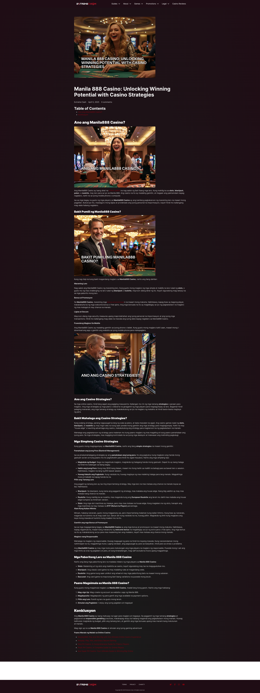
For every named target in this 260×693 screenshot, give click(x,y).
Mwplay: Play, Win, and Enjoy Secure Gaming (97, 640)
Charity (142, 684)
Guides (114, 4)
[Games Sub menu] (142, 4)
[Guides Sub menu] (119, 4)
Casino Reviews (179, 4)
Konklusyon (83, 115)
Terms (124, 684)
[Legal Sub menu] (168, 4)
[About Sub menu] (130, 4)
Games (137, 4)
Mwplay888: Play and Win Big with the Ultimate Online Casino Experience (109, 637)
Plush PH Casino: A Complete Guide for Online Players (101, 647)
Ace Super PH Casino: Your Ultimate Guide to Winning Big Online (105, 651)
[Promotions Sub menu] (158, 4)
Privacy (133, 684)
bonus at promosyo (115, 302)
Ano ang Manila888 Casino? (90, 112)
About (125, 4)
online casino (114, 190)
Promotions (151, 4)
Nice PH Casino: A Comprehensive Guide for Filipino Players (103, 644)
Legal (164, 4)
